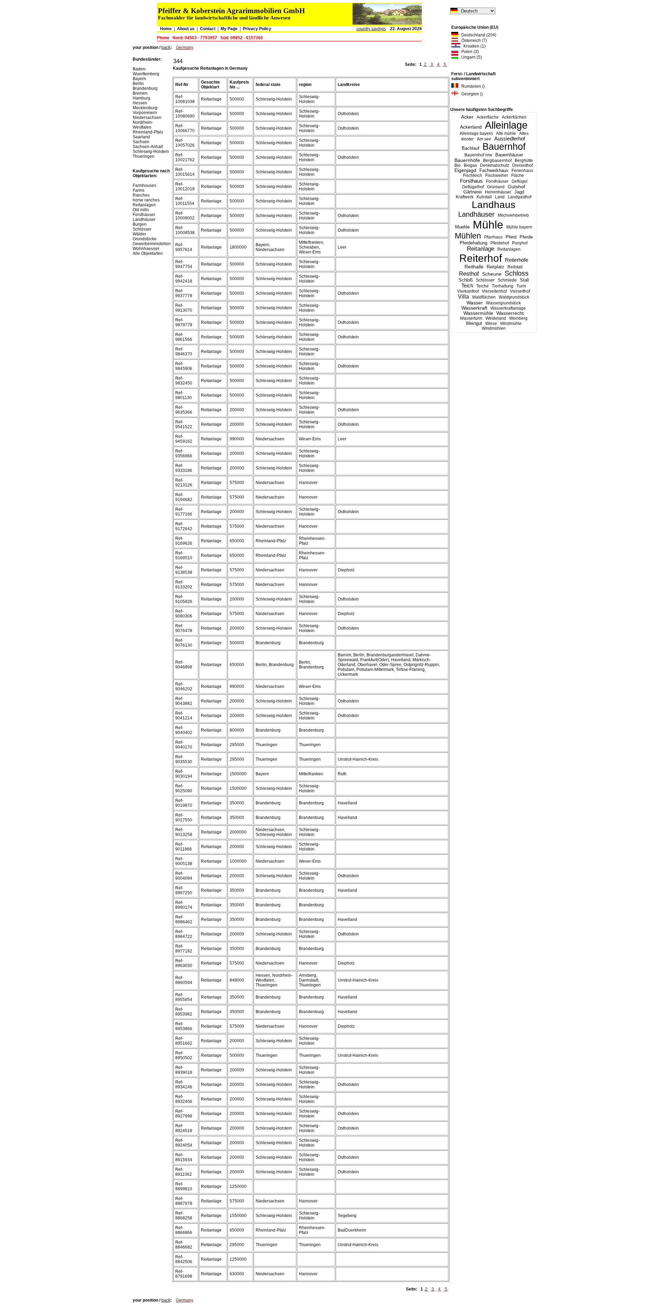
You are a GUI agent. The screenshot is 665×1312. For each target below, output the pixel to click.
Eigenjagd (465, 170)
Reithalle (474, 266)
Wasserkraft (474, 308)
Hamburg (141, 98)
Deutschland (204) (477, 35)
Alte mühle (506, 133)
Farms (138, 190)
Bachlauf (470, 148)
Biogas (470, 165)
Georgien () (470, 94)
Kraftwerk (464, 197)
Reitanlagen (509, 249)
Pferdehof (499, 243)
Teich (467, 285)
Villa (463, 297)
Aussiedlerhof (509, 138)
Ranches (141, 195)
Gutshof (516, 186)
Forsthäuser (497, 181)
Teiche (482, 286)
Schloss (517, 273)
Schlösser (485, 280)
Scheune (492, 274)
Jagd (519, 192)
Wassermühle (478, 313)
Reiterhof (480, 258)
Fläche (517, 175)
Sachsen (141, 141)
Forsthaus (471, 181)
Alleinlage (506, 125)
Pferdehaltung (473, 243)
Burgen (140, 224)
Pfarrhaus (493, 237)
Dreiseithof (522, 165)
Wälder (139, 234)
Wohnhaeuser (146, 248)
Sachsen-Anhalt (148, 146)
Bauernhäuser (509, 154)
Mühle (488, 224)
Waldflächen (484, 297)
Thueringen (143, 156)
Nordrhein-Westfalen (143, 125)
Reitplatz (495, 266)
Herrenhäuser (498, 192)
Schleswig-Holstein (151, 151)
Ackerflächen (514, 117)
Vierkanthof (468, 291)
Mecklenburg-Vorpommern (146, 110)
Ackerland (471, 127)
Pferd (511, 237)
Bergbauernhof (497, 160)
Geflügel (519, 181)
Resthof (469, 273)
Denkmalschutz (494, 165)
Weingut (474, 323)
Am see (484, 139)
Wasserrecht (510, 313)
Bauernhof (504, 146)
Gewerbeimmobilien (152, 243)
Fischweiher (496, 175)
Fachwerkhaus (493, 170)
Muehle (462, 227)
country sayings (371, 28)
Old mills (141, 209)
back (165, 47)
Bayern (139, 78)
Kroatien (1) (473, 46)
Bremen (140, 93)
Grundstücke (145, 238)
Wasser (475, 302)
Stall (524, 280)
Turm (521, 286)
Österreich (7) (472, 40)
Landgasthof (519, 197)
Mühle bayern (519, 227)
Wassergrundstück (503, 303)
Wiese (491, 323)
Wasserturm (471, 318)
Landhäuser (476, 214)
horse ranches (146, 200)
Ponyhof (519, 243)
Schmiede (507, 280)
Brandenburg (145, 88)
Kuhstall (484, 197)
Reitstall (515, 267)
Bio (457, 165)
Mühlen (468, 235)
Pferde (526, 237)
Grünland (496, 186)
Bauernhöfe (467, 160)
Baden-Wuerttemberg (146, 71)
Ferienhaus (522, 170)
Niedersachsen (147, 117)
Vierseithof (520, 291)
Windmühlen (494, 328)
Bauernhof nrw (478, 155)
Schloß (466, 280)
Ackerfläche (488, 117)
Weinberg (518, 318)
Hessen (140, 103)
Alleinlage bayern (476, 133)
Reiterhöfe (516, 260)
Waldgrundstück (514, 297)
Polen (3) (468, 51)
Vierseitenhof (494, 291)
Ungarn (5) (470, 57)
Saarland (141, 137)
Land (500, 197)
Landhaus (493, 204)
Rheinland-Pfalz (148, 132)
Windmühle (511, 323)
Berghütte (524, 160)
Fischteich (472, 175)
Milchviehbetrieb (513, 215)
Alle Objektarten (148, 253)
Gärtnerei (472, 192)
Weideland (496, 318)
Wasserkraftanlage (508, 308)
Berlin (138, 83)
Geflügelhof (473, 186)
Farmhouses (144, 185)
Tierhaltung (502, 286)
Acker (467, 117)
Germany (184, 47)
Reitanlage (480, 248)
